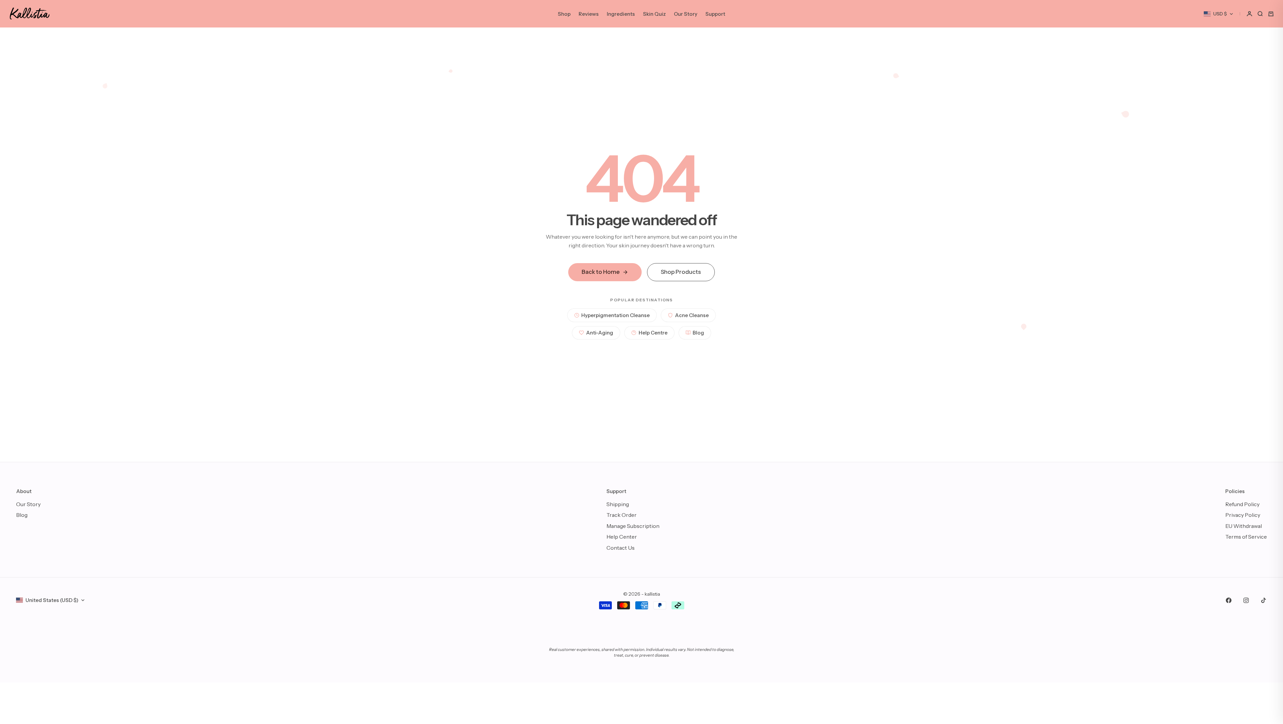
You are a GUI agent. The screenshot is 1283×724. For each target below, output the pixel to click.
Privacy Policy (1242, 514)
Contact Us (620, 547)
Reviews (589, 14)
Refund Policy (1242, 504)
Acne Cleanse (692, 315)
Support (715, 14)
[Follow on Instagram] (1246, 600)
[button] (1249, 13)
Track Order (621, 514)
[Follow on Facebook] (1228, 600)
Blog (698, 332)
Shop (564, 14)
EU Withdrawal (1243, 526)
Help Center (621, 536)
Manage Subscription (632, 526)
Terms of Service (1246, 536)
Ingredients (621, 14)
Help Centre (653, 332)
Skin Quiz (654, 14)
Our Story (685, 14)
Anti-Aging (599, 332)
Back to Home (601, 271)
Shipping (617, 504)
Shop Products (681, 271)
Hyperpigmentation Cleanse (615, 315)
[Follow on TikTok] (1263, 600)
